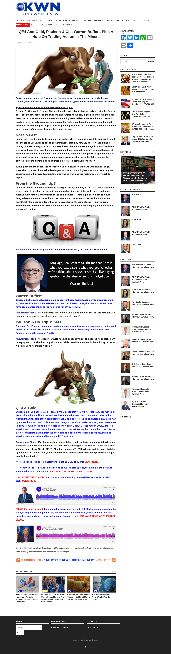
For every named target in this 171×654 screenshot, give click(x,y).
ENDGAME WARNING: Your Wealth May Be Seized (102, 597)
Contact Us (93, 627)
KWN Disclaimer (60, 627)
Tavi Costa (136, 244)
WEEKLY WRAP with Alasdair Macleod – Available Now (141, 279)
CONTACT (146, 20)
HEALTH (36, 20)
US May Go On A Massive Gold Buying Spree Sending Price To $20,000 (143, 101)
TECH (58, 20)
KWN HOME (23, 20)
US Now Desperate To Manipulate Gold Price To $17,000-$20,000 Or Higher (143, 126)
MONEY (48, 20)
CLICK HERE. (92, 462)
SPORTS (98, 20)
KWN (19, 591)
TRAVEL (109, 20)
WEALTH (86, 20)
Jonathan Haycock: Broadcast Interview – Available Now (141, 329)
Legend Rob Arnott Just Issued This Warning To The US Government (142, 139)
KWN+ (66, 20)
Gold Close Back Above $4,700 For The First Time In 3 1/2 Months (52, 25)
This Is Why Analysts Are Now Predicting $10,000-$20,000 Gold (142, 114)
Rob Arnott (136, 195)
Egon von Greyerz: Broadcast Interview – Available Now (141, 404)
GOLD (75, 20)
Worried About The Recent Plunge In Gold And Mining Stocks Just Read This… (78, 597)
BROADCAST (123, 20)
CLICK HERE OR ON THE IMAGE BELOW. (71, 471)
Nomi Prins (136, 219)
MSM (135, 20)
